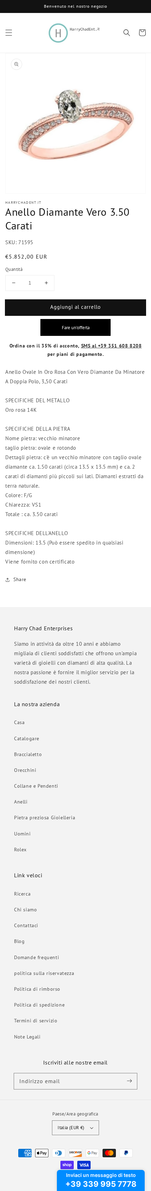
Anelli (21, 802)
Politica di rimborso (37, 989)
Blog (19, 941)
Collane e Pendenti (36, 786)
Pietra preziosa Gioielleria (44, 817)
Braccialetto (28, 754)
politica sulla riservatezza (44, 973)
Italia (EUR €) (71, 1128)
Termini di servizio (35, 1020)
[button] (9, 32)
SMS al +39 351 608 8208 (111, 346)
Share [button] (19, 579)
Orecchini (25, 770)
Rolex (20, 849)
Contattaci (26, 925)
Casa (19, 722)
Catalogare (26, 738)
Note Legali (27, 1037)
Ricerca (22, 894)
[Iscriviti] (129, 1081)
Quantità (13, 269)
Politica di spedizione (39, 1005)
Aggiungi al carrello (75, 307)
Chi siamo (25, 909)
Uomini (22, 834)
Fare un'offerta (76, 327)
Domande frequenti (36, 957)
